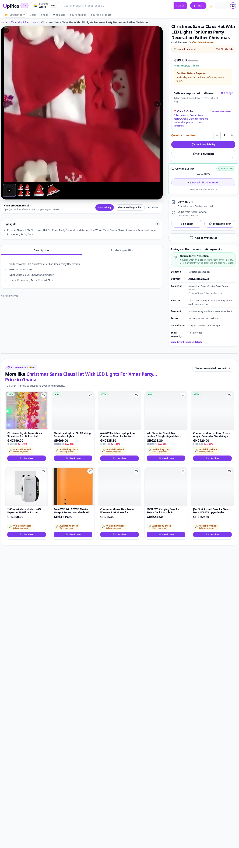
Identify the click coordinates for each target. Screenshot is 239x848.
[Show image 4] (53, 190)
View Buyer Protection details (186, 342)
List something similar (130, 207)
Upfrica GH (185, 202)
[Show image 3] (38, 190)
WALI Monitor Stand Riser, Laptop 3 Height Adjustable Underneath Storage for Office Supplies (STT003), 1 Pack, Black (165, 435)
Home (4, 22)
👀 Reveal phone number (203, 182)
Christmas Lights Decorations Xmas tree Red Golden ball (24, 435)
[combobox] (118, 5)
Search (180, 5)
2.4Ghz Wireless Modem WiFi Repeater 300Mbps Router (24, 511)
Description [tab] (41, 250)
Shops (44, 14)
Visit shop (187, 223)
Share (155, 207)
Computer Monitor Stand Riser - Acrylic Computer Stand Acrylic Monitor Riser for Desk (211, 435)
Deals (33, 14)
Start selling (104, 207)
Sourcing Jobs (78, 14)
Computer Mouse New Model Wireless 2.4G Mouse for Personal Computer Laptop (117, 511)
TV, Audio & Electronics (24, 22)
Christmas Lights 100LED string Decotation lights (72, 435)
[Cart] (233, 5)
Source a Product (101, 14)
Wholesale (59, 14)
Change (228, 93)
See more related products (211, 368)
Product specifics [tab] (122, 250)
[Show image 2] (23, 190)
